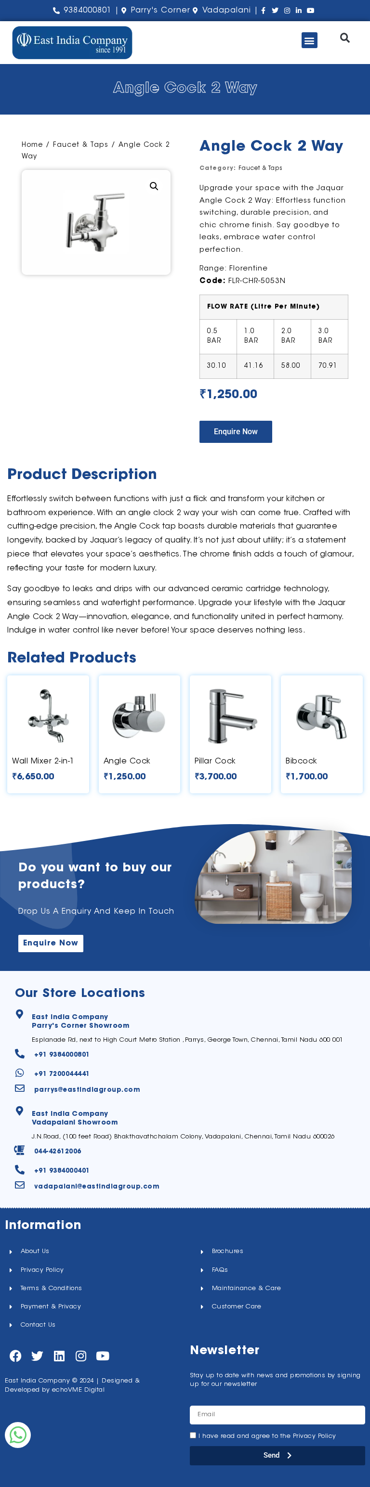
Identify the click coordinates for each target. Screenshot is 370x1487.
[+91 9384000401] (20, 1170)
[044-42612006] (20, 1150)
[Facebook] (15, 1356)
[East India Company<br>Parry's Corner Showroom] (20, 1014)
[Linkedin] (59, 1356)
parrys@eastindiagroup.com (87, 1090)
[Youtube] (102, 1356)
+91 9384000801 (62, 1055)
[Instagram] (81, 1356)
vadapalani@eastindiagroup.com (97, 1187)
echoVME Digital (78, 1390)
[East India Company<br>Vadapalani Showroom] (20, 1111)
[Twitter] (37, 1356)
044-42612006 (57, 1152)
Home (32, 145)
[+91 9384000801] (20, 1054)
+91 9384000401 (62, 1171)
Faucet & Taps (80, 145)
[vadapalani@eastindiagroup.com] (20, 1185)
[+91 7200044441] (20, 1073)
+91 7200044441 (62, 1074)
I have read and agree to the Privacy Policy (267, 1436)
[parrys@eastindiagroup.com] (20, 1088)
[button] (309, 40)
